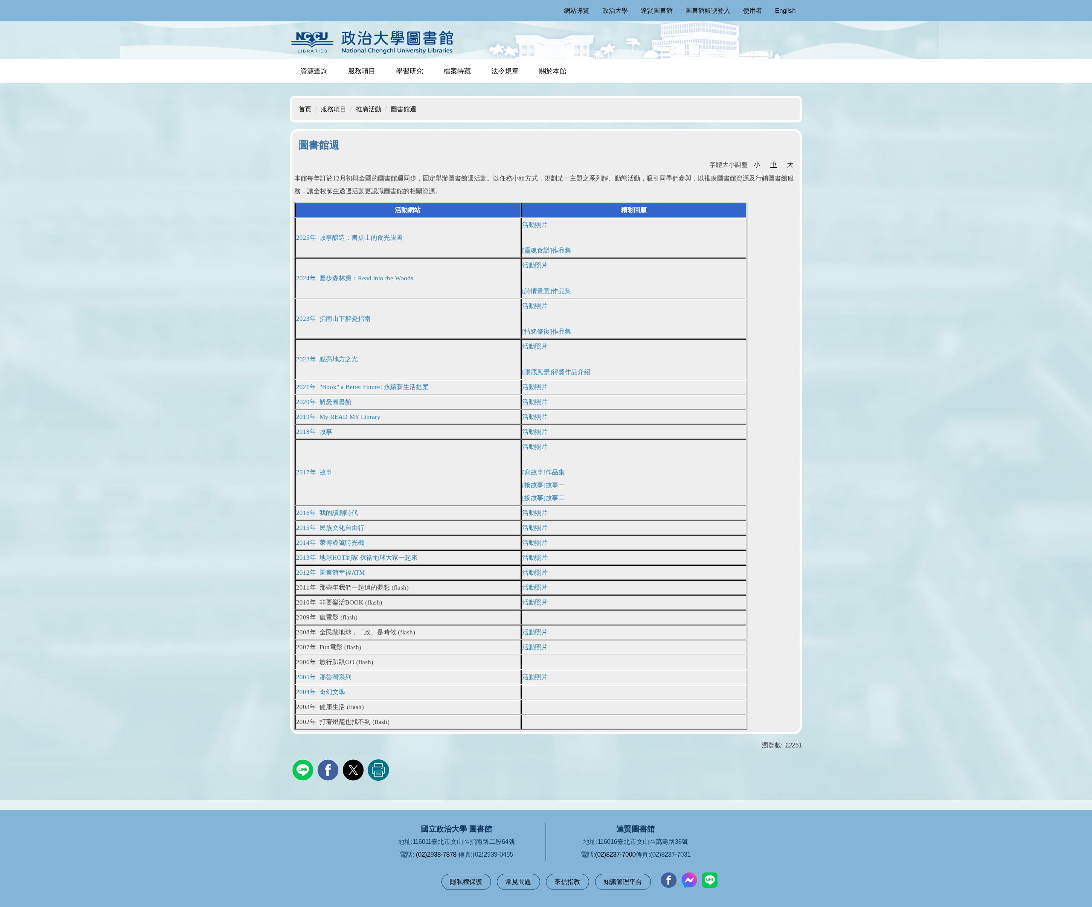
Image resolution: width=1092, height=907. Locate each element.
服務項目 (333, 109)
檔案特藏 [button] (457, 71)
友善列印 (378, 770)
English (785, 10)
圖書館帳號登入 (707, 10)
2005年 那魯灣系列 (323, 677)
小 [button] (757, 164)
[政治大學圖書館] (374, 42)
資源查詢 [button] (314, 71)
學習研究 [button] (409, 71)
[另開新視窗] (668, 880)
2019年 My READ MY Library (338, 416)
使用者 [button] (752, 10)
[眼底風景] (556, 372)
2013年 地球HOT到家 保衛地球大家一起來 (357, 557)
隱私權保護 (466, 881)
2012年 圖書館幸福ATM (330, 572)
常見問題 (518, 881)
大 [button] (790, 164)
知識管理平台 (623, 881)
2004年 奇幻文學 (320, 692)
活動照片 (535, 387)
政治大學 (615, 10)
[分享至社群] (304, 769)
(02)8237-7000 (615, 854)
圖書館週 (403, 109)
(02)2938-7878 (436, 854)
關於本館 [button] (552, 71)
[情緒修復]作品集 (546, 331)
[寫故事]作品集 (543, 472)
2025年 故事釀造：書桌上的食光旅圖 (349, 237)
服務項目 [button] (361, 71)
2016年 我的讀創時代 (327, 512)
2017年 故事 (314, 472)
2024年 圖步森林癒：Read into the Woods (354, 278)
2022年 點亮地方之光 (327, 359)
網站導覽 (577, 10)
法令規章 (505, 71)
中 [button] (773, 164)
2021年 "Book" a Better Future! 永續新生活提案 (362, 387)
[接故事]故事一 (543, 485)
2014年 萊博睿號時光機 (330, 542)
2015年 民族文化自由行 (330, 527)
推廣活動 (368, 109)
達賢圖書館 (657, 10)
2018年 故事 (314, 431)
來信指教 (567, 881)
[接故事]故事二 (543, 497)
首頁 (305, 109)
